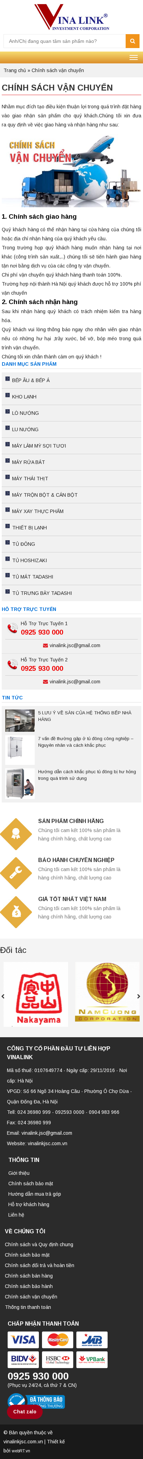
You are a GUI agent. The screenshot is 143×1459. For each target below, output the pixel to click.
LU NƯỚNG (25, 429)
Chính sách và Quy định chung (39, 1244)
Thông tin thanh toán (28, 1307)
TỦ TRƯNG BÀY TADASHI (42, 593)
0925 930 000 (42, 632)
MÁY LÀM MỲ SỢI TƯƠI (39, 446)
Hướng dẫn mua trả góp (34, 1194)
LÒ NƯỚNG (25, 413)
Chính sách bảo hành (29, 1286)
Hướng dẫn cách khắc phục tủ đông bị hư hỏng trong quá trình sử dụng (87, 775)
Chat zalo (24, 1411)
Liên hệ (16, 1215)
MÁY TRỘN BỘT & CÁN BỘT (45, 495)
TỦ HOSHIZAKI (29, 560)
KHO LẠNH (24, 396)
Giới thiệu (19, 1173)
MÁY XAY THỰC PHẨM (38, 511)
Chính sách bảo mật (30, 1183)
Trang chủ (14, 70)
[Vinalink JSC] (71, 17)
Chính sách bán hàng (29, 1276)
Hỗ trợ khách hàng (28, 1204)
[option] (36, 994)
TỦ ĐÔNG (23, 544)
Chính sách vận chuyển (31, 1296)
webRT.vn (21, 1451)
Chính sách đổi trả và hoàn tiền (39, 1265)
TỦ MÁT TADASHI (32, 577)
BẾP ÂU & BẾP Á (31, 380)
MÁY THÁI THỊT (30, 478)
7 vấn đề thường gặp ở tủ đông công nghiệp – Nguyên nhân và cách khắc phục (85, 742)
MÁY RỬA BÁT (28, 462)
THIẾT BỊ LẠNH (29, 527)
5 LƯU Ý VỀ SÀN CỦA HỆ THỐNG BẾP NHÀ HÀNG (85, 716)
